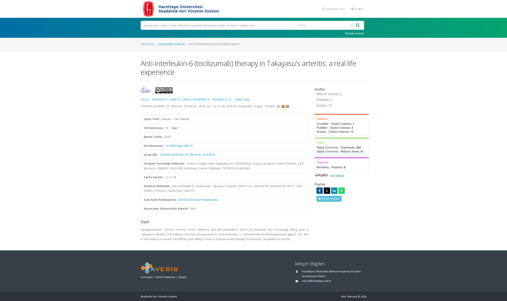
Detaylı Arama (354, 33)
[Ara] (357, 25)
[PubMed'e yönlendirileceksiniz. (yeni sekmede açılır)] (279, 106)
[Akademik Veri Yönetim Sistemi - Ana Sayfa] (149, 9)
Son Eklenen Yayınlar (171, 44)
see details (337, 176)
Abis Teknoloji (349, 296)
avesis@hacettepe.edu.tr (317, 281)
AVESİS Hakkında (165, 277)
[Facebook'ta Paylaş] (319, 190)
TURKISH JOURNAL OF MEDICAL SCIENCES (187, 154)
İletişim (182, 277)
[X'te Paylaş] (327, 190)
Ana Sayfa (147, 44)
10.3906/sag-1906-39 (179, 146)
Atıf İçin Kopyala (330, 198)
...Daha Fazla (241, 99)
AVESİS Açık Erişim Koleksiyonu (198, 200)
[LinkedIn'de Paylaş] (334, 190)
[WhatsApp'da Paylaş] (341, 190)
